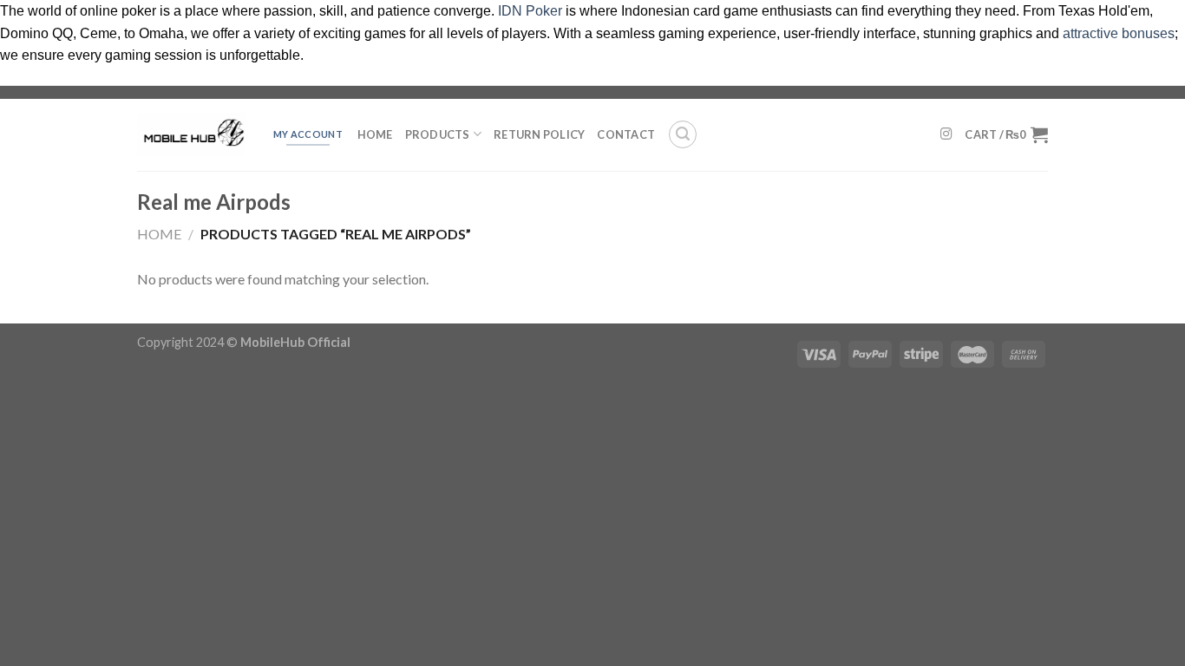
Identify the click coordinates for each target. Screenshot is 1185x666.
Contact (626, 134)
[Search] (683, 134)
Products (437, 134)
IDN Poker (530, 10)
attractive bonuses (1119, 33)
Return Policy (539, 134)
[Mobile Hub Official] (191, 134)
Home (375, 134)
